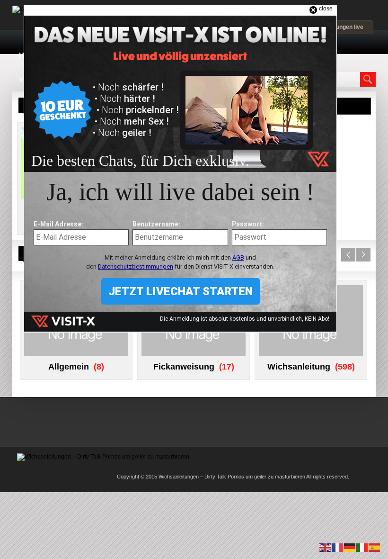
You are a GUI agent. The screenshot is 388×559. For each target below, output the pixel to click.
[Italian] (362, 547)
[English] (325, 547)
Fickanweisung (183, 366)
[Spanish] (375, 547)
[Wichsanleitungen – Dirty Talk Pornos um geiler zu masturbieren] (103, 456)
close (326, 8)
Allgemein (68, 366)
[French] (338, 547)
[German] (350, 547)
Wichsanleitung (298, 366)
